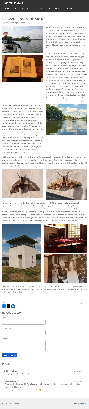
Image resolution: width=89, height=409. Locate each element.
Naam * (4, 318)
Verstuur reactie (10, 355)
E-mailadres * (7, 328)
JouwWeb (84, 403)
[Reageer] (84, 371)
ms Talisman (13, 3)
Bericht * (5, 339)
